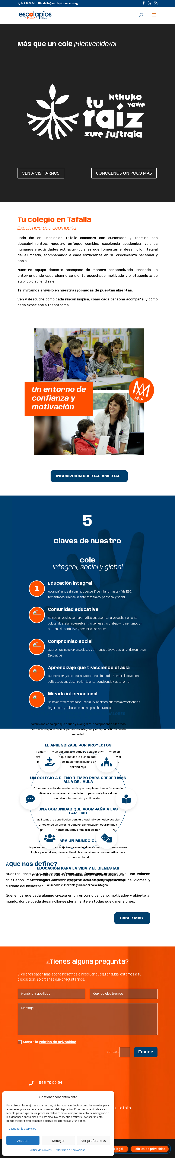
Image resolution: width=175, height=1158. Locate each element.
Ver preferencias (93, 1140)
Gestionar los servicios (22, 1128)
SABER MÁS (131, 918)
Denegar (58, 1140)
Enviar (145, 1052)
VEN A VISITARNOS (41, 173)
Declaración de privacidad (70, 1150)
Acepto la (49, 1042)
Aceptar (23, 1140)
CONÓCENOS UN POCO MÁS (124, 173)
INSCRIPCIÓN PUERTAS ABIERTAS (88, 476)
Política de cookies (40, 1150)
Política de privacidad (57, 1042)
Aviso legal (115, 1149)
